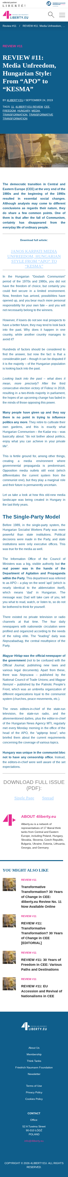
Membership (34, 1054)
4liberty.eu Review (29, 106)
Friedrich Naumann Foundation (34, 1067)
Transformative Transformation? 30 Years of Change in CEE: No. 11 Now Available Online (42, 896)
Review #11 (9, 25)
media (36, 110)
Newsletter (34, 1074)
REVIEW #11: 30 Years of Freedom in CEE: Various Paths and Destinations (41, 965)
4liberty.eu (15, 100)
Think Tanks (34, 1060)
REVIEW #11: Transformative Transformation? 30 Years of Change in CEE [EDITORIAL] (42, 933)
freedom (9, 110)
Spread (48, 798)
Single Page (24, 798)
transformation (15, 114)
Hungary (23, 110)
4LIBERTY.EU (38, 1163)
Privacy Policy (34, 1092)
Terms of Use (34, 1085)
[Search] (51, 14)
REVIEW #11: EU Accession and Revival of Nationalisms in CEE (41, 991)
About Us (34, 1047)
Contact (34, 1113)
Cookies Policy (34, 1098)
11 (12, 106)
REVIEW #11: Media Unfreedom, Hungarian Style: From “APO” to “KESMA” (44, 25)
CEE (46, 106)
